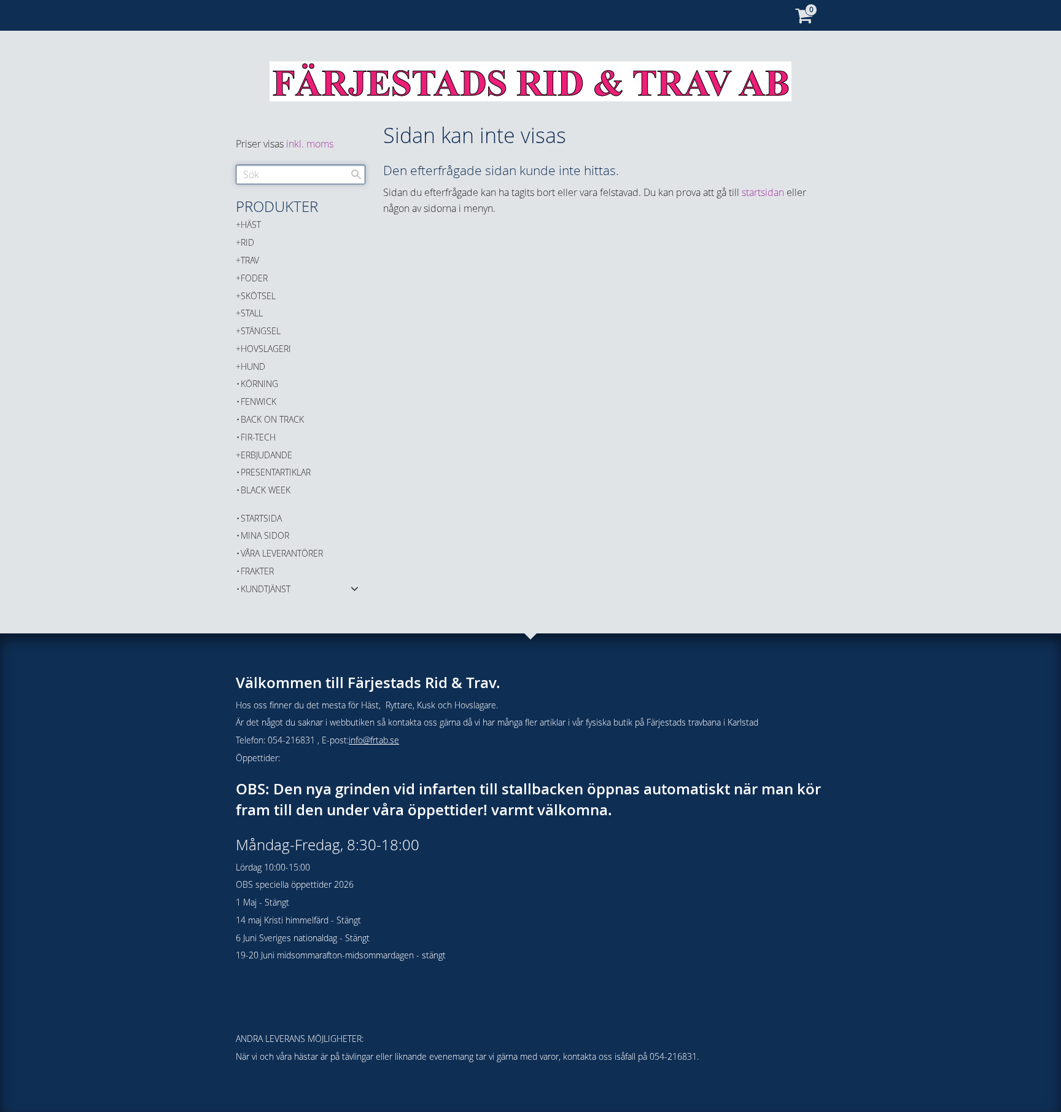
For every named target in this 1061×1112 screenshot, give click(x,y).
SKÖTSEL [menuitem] (258, 296)
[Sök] (356, 174)
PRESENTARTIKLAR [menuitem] (276, 472)
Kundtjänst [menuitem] (265, 589)
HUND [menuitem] (253, 366)
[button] (354, 588)
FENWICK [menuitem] (258, 401)
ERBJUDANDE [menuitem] (266, 455)
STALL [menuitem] (252, 313)
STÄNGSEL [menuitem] (261, 331)
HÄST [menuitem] (251, 224)
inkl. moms (309, 144)
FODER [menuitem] (254, 278)
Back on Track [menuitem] (272, 419)
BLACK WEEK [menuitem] (265, 490)
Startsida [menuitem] (261, 518)
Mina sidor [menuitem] (265, 535)
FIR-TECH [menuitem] (258, 437)
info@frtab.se (374, 740)
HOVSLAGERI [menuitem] (266, 348)
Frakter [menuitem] (257, 571)
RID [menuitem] (247, 242)
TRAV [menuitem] (250, 260)
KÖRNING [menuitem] (259, 384)
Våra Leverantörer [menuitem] (282, 553)
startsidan (763, 192)
